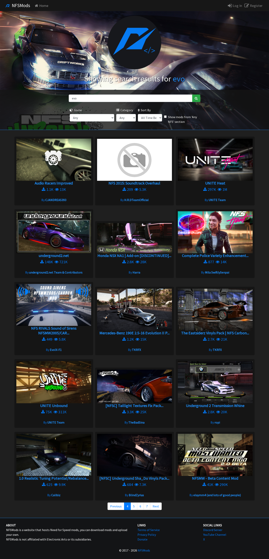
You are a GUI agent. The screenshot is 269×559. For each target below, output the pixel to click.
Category (126, 110)
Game (77, 110)
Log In (237, 5)
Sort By (145, 110)
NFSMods (20, 5)
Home (43, 5)
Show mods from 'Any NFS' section (182, 119)
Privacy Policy (146, 535)
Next (156, 506)
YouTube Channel (214, 535)
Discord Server (212, 530)
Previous (116, 506)
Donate (142, 539)
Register (256, 5)
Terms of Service (148, 530)
